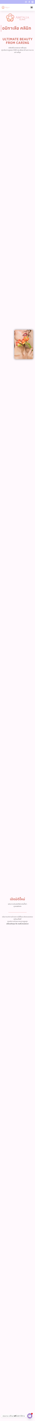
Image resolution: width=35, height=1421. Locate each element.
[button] (31, 7)
